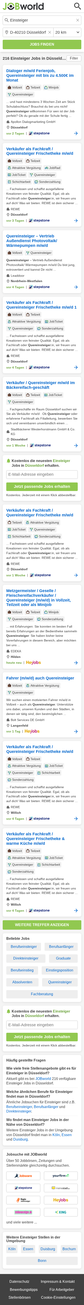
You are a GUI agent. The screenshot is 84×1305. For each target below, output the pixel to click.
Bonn (42, 1261)
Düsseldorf (56, 58)
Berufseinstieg (22, 970)
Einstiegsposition (59, 970)
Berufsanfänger (61, 947)
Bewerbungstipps (24, 1290)
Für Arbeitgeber (62, 1290)
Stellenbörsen (20, 1297)
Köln (56, 1135)
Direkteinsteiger (25, 958)
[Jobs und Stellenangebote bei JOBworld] (23, 6)
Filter (74, 58)
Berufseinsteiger (24, 947)
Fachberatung (42, 994)
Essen (67, 1135)
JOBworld (43, 1079)
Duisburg (20, 1139)
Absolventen (22, 982)
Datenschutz (19, 1281)
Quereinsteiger (60, 982)
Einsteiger (20, 58)
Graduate (63, 958)
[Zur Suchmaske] (77, 6)
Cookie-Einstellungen (58, 1297)
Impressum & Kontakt (58, 1281)
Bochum (69, 1249)
